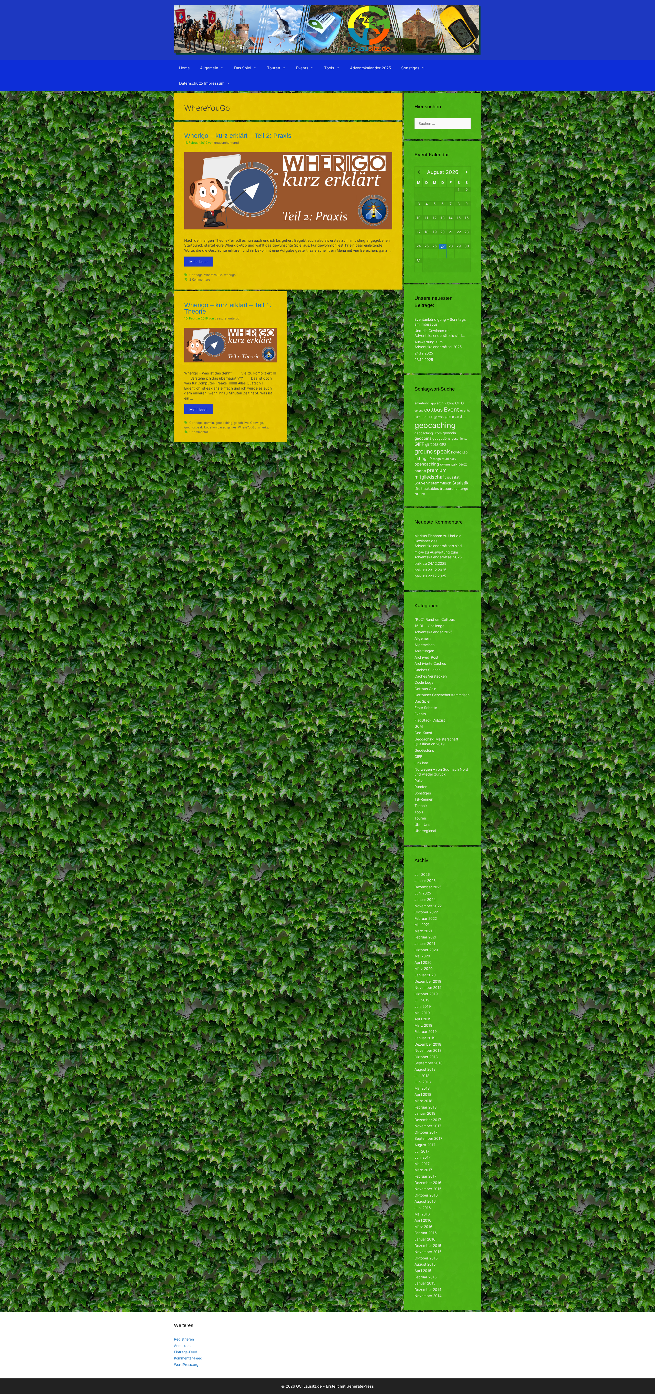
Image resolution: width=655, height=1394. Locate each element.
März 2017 (423, 1170)
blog (450, 403)
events (465, 410)
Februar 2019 (425, 1031)
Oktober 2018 (426, 1057)
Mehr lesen (198, 261)
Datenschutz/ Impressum (201, 83)
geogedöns (441, 438)
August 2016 (425, 1201)
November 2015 (428, 1251)
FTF (430, 417)
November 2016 (428, 1189)
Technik (421, 805)
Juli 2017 (421, 1151)
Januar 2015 (424, 1283)
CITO (459, 403)
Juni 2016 (422, 1207)
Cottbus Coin (425, 689)
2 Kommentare (199, 279)
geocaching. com (428, 433)
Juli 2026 (422, 874)
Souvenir (422, 483)
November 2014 (428, 1295)
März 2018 (423, 1101)
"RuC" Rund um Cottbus (434, 619)
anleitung (421, 403)
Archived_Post (426, 657)
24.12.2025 (423, 353)
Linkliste (421, 763)
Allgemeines (424, 645)
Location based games (220, 427)
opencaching (426, 464)
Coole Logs (423, 682)
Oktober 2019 (426, 994)
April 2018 (422, 1094)
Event (451, 409)
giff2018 (431, 444)
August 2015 (425, 1264)
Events (302, 67)
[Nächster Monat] (467, 172)
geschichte (459, 438)
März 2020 (423, 968)
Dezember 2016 (427, 1182)
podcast (420, 471)
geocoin (449, 433)
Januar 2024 (425, 899)
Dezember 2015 (427, 1245)
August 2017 (424, 1145)
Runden (420, 786)
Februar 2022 (425, 918)
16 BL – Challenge (429, 626)
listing (420, 458)
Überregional (425, 830)
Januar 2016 (424, 1239)
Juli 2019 (422, 1000)
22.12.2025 (437, 576)
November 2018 (428, 1050)
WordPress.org (186, 1364)
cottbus (433, 409)
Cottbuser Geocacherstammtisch (442, 695)
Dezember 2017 (427, 1120)
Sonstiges (410, 67)
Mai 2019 (422, 1013)
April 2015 (422, 1270)
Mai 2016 (422, 1214)
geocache (455, 416)
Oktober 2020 (426, 950)
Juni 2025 (422, 893)
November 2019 (428, 987)
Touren (273, 67)
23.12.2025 (423, 359)
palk (454, 464)
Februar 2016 (425, 1233)
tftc (417, 488)
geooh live (241, 423)
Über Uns (422, 824)
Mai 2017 (422, 1163)
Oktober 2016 (426, 1195)
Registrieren (184, 1339)
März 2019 (423, 1025)
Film (417, 417)
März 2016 (423, 1226)
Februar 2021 (425, 937)
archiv (441, 403)
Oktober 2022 (426, 912)
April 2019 (422, 1019)
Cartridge (196, 275)
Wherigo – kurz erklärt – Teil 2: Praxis (237, 135)
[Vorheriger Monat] (419, 172)
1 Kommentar (198, 432)
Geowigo (256, 423)
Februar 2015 (425, 1277)
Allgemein (209, 67)
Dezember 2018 (427, 1044)
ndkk (453, 459)
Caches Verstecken (430, 676)
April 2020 (423, 962)
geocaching (223, 423)
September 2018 (428, 1063)
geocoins (422, 438)
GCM (418, 726)
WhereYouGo (213, 275)
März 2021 (423, 931)
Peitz (418, 780)
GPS (442, 444)
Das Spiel (242, 67)
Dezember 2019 (427, 981)
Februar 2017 (425, 1176)
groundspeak (193, 427)
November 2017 (427, 1126)
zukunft (419, 494)
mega (437, 459)
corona (418, 410)
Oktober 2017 (426, 1132)
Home (184, 67)
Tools (329, 67)
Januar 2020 (425, 975)
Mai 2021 (422, 924)
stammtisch (441, 483)
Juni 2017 (422, 1157)
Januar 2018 (424, 1113)
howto (456, 452)
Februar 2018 (425, 1107)
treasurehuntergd (454, 488)
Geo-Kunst (423, 733)
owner (445, 464)
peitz (462, 464)
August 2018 (425, 1069)
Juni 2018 (422, 1082)
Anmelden (182, 1345)
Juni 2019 (422, 1006)
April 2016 (422, 1220)
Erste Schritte (425, 707)
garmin (209, 423)
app (433, 403)
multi (445, 459)
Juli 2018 (422, 1076)
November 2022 (428, 906)
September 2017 (428, 1138)
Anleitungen (424, 651)
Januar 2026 (425, 880)
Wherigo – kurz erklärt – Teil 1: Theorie (227, 308)
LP (430, 458)
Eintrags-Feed (185, 1352)
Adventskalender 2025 (370, 67)
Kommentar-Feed (188, 1358)
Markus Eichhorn (428, 536)
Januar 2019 (424, 1038)
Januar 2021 (424, 943)
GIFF (419, 444)
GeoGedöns (424, 750)
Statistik (460, 482)
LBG (465, 452)
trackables (430, 488)
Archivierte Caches (430, 663)
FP (423, 417)
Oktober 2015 (426, 1258)
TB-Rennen (423, 799)
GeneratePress (360, 1386)
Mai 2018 (422, 1088)
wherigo (230, 275)
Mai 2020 (422, 956)
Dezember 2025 (428, 887)
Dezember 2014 (427, 1289)
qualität (453, 477)
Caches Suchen (427, 670)
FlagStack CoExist (429, 720)
